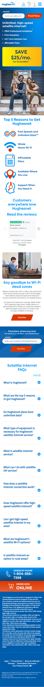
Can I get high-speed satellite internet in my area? (17, 522)
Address (6, 12)
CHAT (29, 6)
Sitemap (11, 663)
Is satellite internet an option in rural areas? (16, 556)
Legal (6, 661)
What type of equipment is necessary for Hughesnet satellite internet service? (19, 431)
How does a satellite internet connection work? (19, 485)
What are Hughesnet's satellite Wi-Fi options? (17, 540)
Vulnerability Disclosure (26, 663)
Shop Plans (22, 317)
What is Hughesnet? (15, 382)
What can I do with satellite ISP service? (20, 468)
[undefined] (23, 4)
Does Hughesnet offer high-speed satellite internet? (20, 504)
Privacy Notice (17, 661)
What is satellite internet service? (18, 452)
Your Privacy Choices (21, 666)
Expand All (36, 375)
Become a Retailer (32, 661)
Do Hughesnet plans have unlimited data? (18, 413)
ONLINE (24, 588)
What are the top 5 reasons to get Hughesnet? (19, 397)
